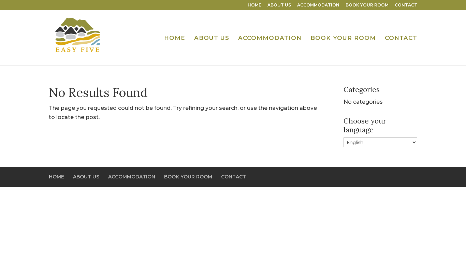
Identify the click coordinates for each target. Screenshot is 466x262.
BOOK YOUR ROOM (367, 5)
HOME (254, 5)
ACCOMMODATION (318, 5)
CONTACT (406, 5)
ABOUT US (279, 5)
